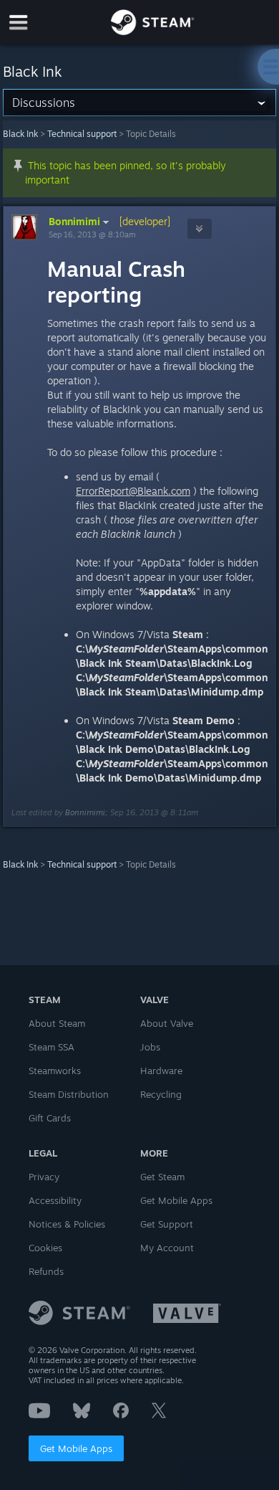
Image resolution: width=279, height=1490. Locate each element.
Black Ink (20, 133)
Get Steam (162, 1176)
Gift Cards (50, 1118)
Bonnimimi (74, 221)
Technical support (82, 133)
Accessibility (55, 1200)
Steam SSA (51, 1047)
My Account (167, 1247)
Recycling (161, 1094)
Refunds (46, 1271)
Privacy (44, 1176)
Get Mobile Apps (76, 1448)
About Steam (57, 1023)
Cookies (45, 1247)
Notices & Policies (67, 1224)
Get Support (166, 1224)
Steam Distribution (69, 1094)
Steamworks (55, 1070)
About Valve (166, 1023)
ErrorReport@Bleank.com (133, 491)
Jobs (150, 1047)
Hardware (161, 1070)
